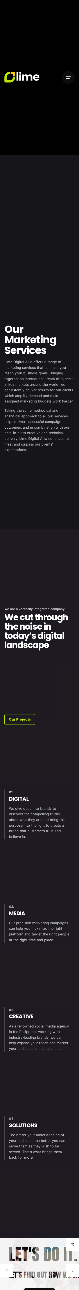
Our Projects (20, 719)
